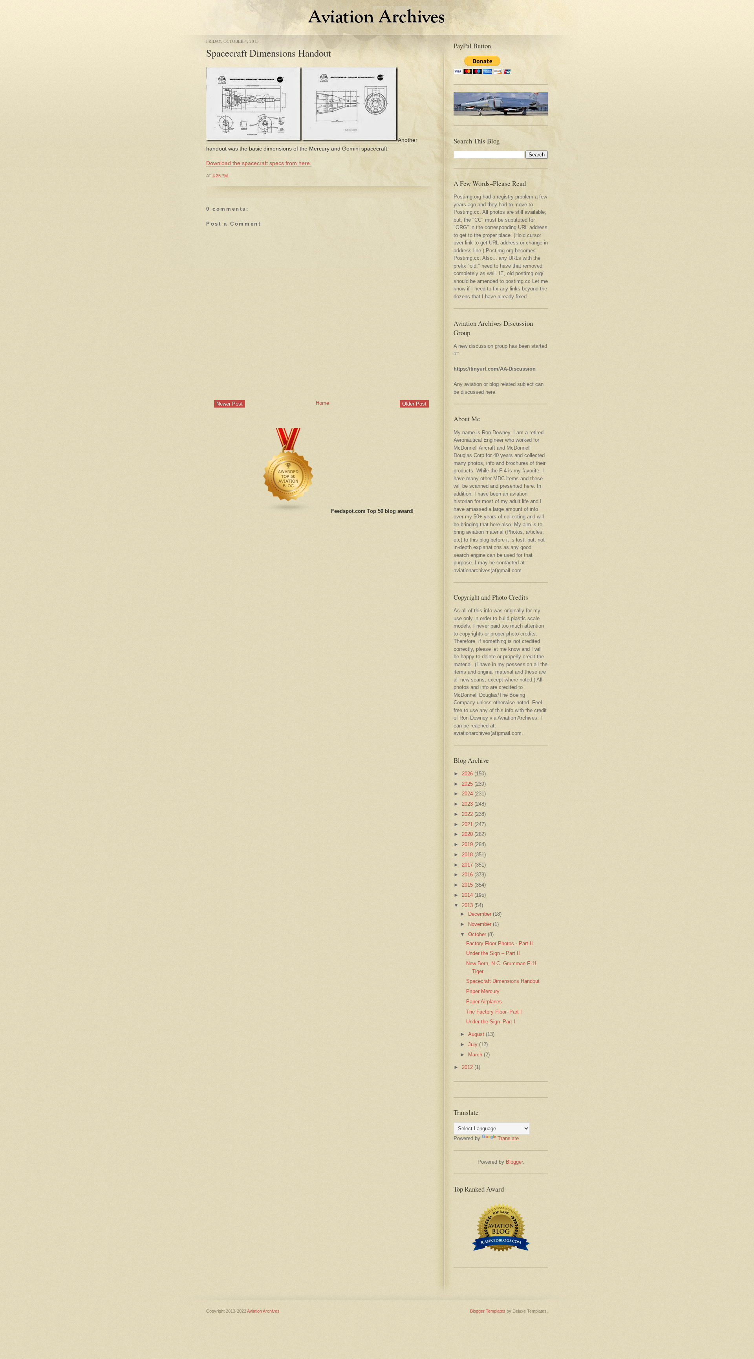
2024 (467, 794)
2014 (467, 895)
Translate (508, 1138)
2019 (467, 844)
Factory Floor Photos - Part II (499, 943)
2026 (467, 774)
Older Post (414, 404)
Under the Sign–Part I (490, 1022)
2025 (467, 784)
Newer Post (229, 404)
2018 (467, 855)
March (475, 1055)
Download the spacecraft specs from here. (258, 163)
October (477, 934)
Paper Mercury (483, 991)
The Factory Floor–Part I (494, 1012)
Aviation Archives (263, 1311)
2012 (467, 1067)
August (476, 1034)
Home (322, 403)
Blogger (514, 1162)
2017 (467, 865)
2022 (467, 814)
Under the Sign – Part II (493, 953)
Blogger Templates (487, 1311)
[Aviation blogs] (288, 511)
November (479, 924)
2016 (467, 875)
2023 (467, 804)
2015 (467, 885)
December (479, 914)
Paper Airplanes (484, 1002)
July (473, 1044)
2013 (467, 905)
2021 (467, 824)
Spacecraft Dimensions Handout (268, 52)
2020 (467, 834)
